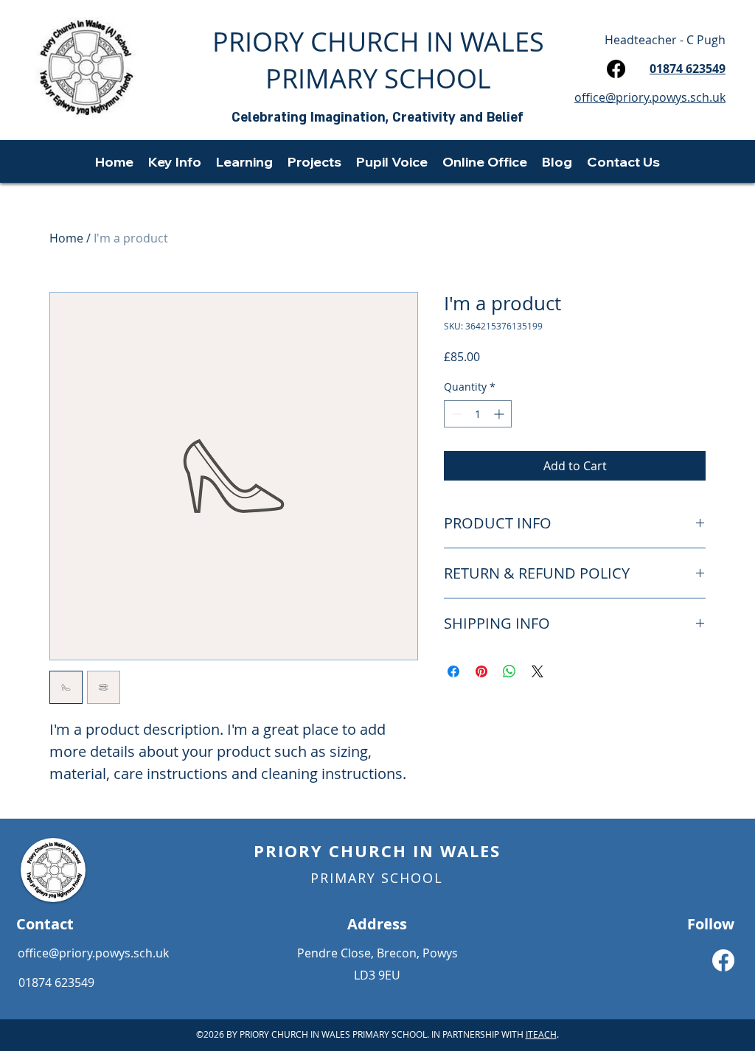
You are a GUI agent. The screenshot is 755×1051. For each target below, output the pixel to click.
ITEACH (541, 1034)
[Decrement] (455, 414)
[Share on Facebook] (453, 671)
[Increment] (500, 414)
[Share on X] (537, 671)
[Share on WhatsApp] (509, 671)
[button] (175, 161)
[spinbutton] (478, 414)
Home (66, 238)
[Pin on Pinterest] (481, 671)
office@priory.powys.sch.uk (93, 953)
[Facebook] (616, 69)
